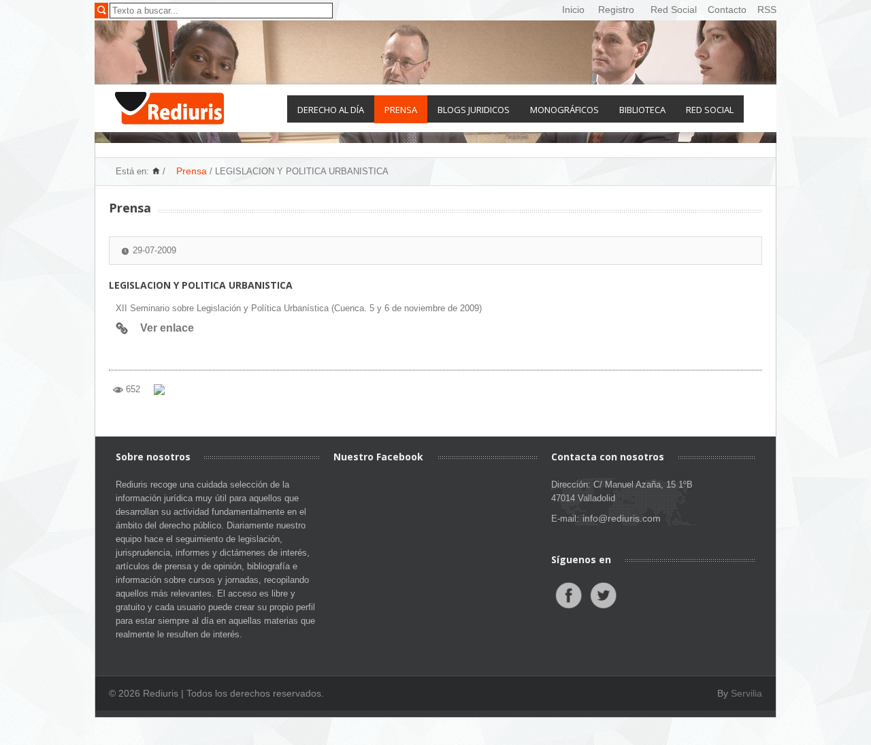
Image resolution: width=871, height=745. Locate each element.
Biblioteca (642, 110)
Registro (616, 9)
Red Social (674, 9)
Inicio (573, 9)
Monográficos (564, 110)
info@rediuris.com (621, 518)
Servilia (746, 693)
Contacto (727, 9)
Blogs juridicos (474, 110)
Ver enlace (167, 328)
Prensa (400, 110)
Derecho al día (330, 110)
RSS (766, 9)
